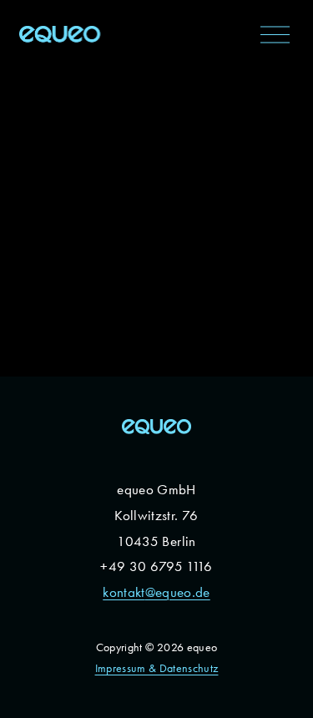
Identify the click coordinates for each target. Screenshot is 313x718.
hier (60, 314)
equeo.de (182, 592)
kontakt (123, 592)
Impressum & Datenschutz (157, 668)
